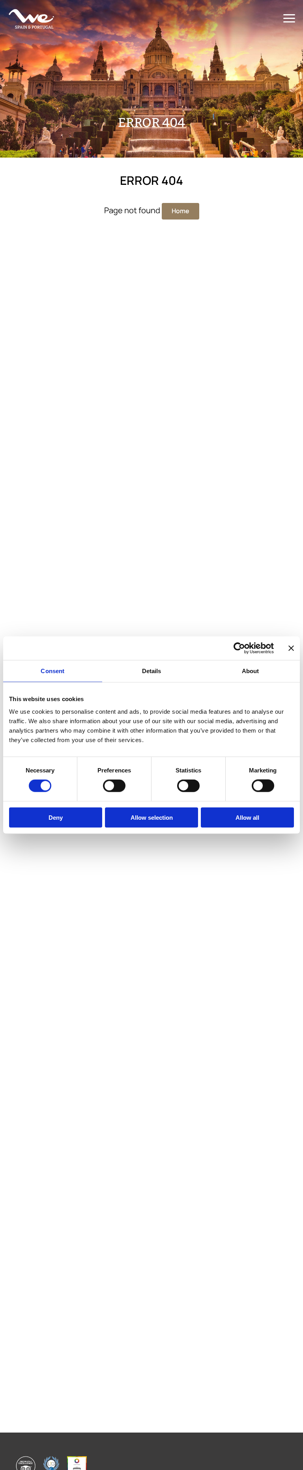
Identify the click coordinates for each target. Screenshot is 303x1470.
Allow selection (152, 817)
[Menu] (289, 18)
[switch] (114, 786)
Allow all (247, 817)
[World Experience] (31, 19)
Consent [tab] (52, 671)
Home (180, 211)
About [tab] (250, 671)
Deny (56, 817)
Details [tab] (151, 671)
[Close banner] (291, 648)
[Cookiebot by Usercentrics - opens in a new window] (239, 648)
